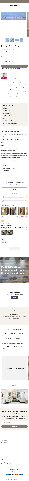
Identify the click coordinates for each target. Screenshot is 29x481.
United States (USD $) (14, 469)
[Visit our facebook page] (1, 463)
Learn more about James (12, 100)
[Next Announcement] (28, 1)
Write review (14, 297)
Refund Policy (4, 438)
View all (14, 385)
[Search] (27, 5)
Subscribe (14, 426)
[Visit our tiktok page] (7, 463)
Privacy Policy (4, 440)
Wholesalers (3, 444)
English (13, 471)
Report (8, 239)
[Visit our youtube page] (10, 463)
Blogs (2, 446)
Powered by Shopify (14, 477)
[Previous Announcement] (1, 1)
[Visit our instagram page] (4, 463)
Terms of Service (4, 442)
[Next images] (26, 211)
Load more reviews (14, 248)
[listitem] (14, 1)
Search (2, 435)
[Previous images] (3, 211)
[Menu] (2, 5)
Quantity (3, 56)
